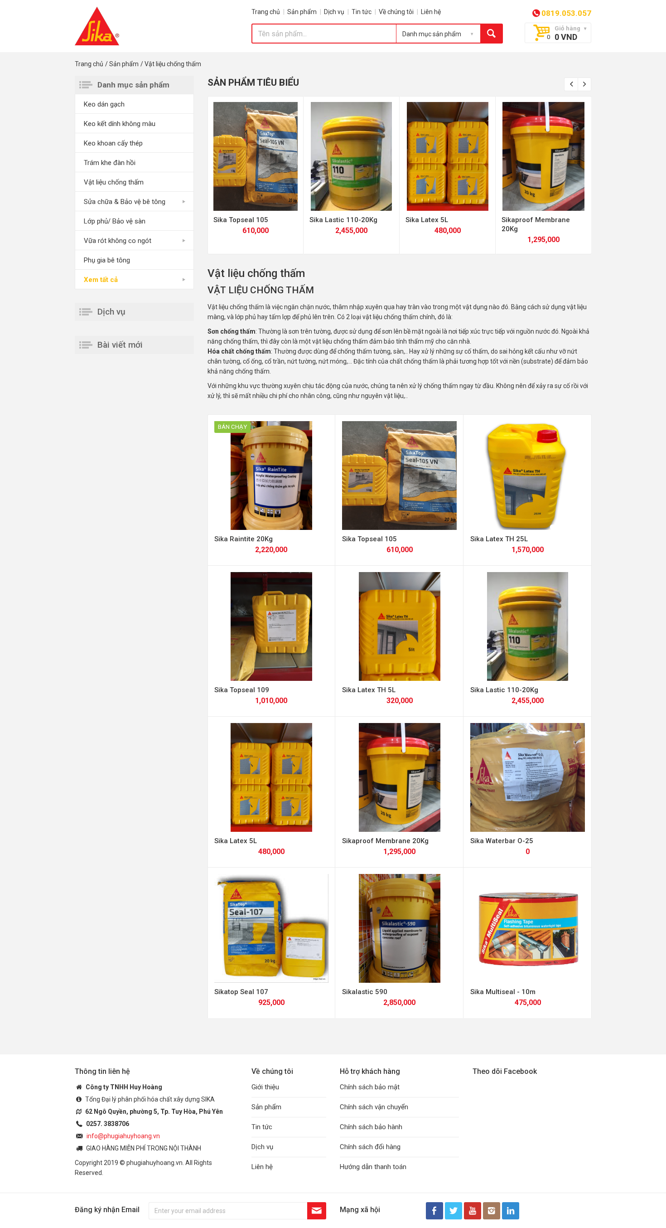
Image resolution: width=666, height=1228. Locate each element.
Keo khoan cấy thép (113, 143)
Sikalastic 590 (364, 992)
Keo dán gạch (104, 104)
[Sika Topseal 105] (255, 156)
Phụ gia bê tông (107, 260)
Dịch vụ (334, 11)
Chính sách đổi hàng (370, 1147)
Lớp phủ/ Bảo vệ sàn (114, 221)
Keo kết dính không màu (119, 124)
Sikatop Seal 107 (241, 992)
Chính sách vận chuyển (374, 1107)
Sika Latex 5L (426, 220)
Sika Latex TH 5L (369, 690)
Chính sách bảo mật (370, 1087)
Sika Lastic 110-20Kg (343, 220)
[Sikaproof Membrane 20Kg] (544, 156)
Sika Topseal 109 (241, 690)
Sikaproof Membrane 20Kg (385, 841)
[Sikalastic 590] (399, 928)
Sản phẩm (302, 11)
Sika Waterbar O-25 (501, 841)
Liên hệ (431, 11)
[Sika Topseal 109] (271, 626)
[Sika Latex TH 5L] (399, 626)
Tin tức (362, 11)
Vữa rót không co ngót (117, 241)
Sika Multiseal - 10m (503, 992)
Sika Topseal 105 (240, 220)
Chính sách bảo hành (371, 1127)
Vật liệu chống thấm (114, 182)
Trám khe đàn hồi (109, 163)
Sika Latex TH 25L (499, 539)
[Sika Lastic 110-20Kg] (351, 156)
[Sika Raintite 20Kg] (271, 475)
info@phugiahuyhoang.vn (123, 1136)
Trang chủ (265, 11)
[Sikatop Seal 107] (271, 928)
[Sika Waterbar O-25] (527, 777)
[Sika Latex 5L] (447, 156)
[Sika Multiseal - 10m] (527, 928)
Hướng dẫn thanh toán (373, 1167)
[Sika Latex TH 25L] (527, 475)
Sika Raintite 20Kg (243, 539)
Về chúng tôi (396, 11)
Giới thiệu (265, 1087)
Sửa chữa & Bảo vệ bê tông (124, 202)
